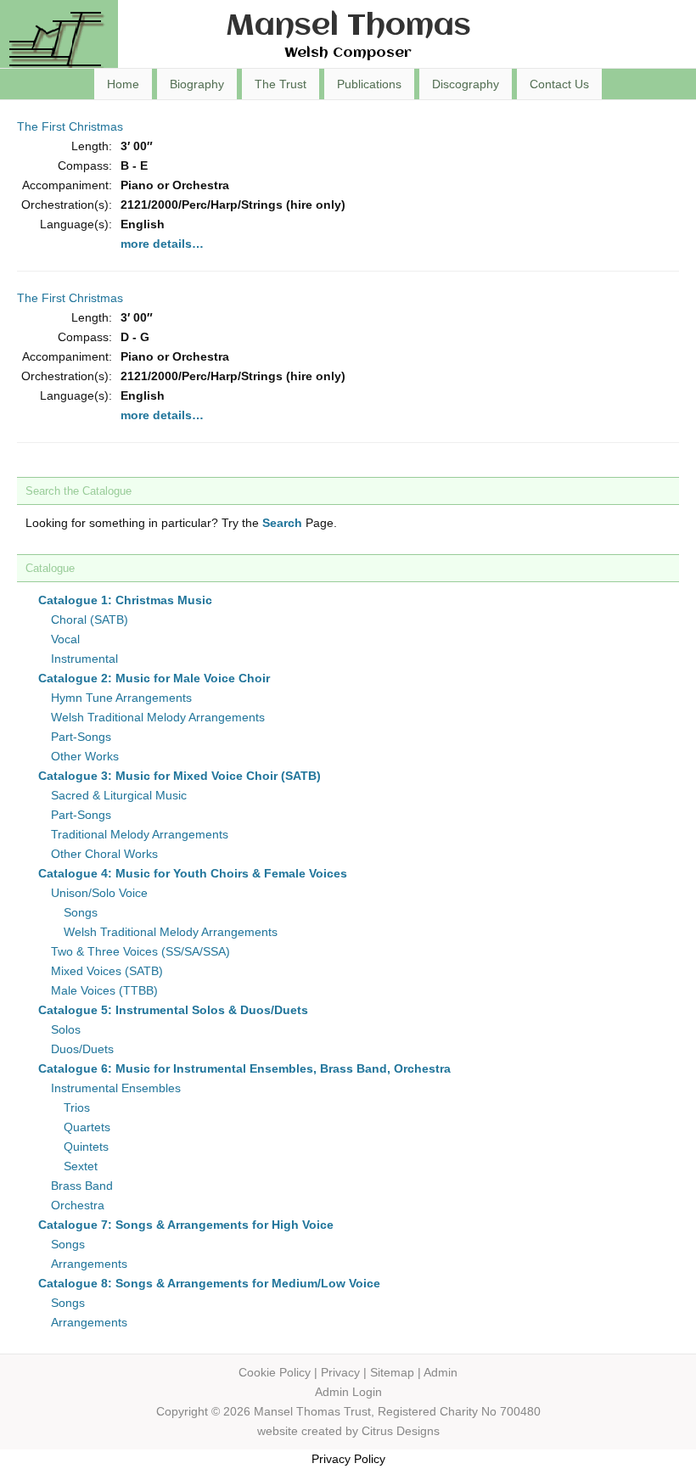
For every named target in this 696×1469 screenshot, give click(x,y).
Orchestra (77, 1205)
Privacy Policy (348, 1459)
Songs (81, 912)
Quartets (87, 1127)
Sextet (81, 1166)
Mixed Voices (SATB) (107, 971)
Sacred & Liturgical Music (119, 795)
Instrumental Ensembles (116, 1088)
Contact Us (559, 84)
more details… (162, 243)
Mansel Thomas (348, 26)
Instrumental (84, 658)
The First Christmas (70, 126)
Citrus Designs (401, 1431)
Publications (369, 84)
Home (123, 84)
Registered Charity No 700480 (459, 1411)
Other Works (85, 756)
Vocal (65, 639)
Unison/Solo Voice (99, 893)
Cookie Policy (275, 1372)
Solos (66, 1029)
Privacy (340, 1372)
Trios (77, 1107)
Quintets (86, 1146)
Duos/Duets (82, 1049)
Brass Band (82, 1185)
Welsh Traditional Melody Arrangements (158, 717)
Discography (465, 84)
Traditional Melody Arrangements (139, 834)
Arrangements (89, 1263)
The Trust (280, 84)
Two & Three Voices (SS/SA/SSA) (140, 951)
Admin (440, 1372)
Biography (197, 84)
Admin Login (348, 1392)
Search (282, 523)
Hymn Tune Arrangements (121, 697)
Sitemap (392, 1372)
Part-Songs (81, 736)
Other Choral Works (104, 854)
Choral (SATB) (89, 619)
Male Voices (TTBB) (104, 990)
